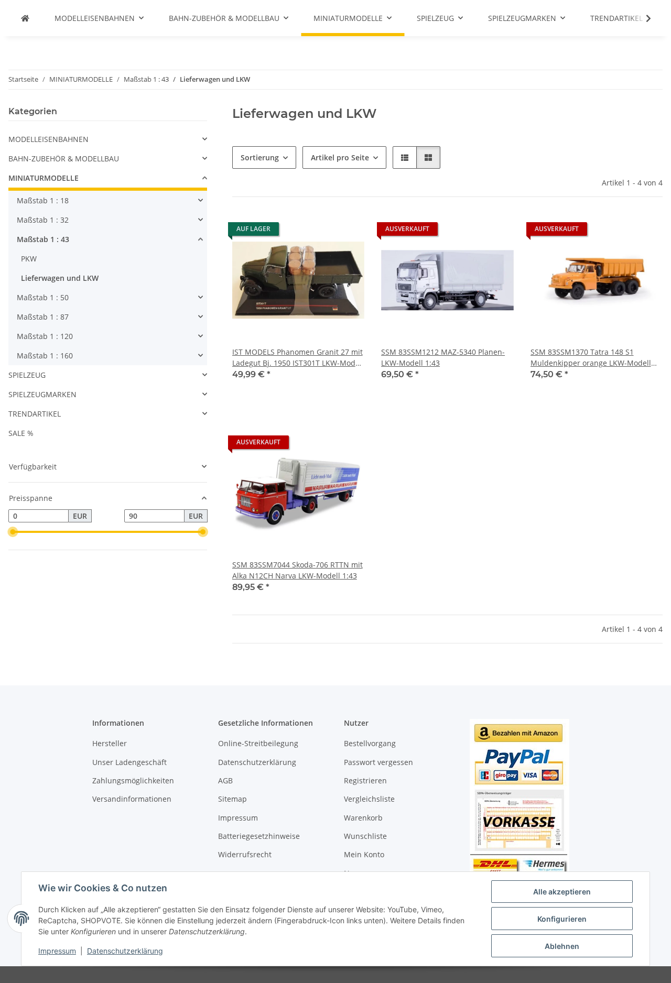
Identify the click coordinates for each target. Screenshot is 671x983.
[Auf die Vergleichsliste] (319, 231)
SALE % (21, 433)
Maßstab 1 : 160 (45, 356)
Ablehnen (562, 946)
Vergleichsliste (369, 799)
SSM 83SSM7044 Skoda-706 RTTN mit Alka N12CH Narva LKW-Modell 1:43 (297, 570)
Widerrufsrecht (245, 854)
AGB (225, 780)
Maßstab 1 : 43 (43, 239)
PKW (29, 259)
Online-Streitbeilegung (258, 743)
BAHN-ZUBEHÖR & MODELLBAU (63, 158)
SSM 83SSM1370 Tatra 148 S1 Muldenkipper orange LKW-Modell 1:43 (591, 357)
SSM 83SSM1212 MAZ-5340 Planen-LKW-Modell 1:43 (443, 357)
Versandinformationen (131, 799)
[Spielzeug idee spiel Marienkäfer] (25, 18)
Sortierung (260, 157)
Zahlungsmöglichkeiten (133, 780)
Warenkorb (363, 818)
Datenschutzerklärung (125, 950)
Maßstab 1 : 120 (45, 336)
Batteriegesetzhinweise (259, 836)
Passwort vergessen (378, 762)
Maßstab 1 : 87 (43, 317)
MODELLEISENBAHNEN (48, 139)
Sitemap (232, 799)
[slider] (12, 531)
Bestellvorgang (370, 743)
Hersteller (109, 743)
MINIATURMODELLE (43, 178)
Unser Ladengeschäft (129, 762)
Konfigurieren (562, 918)
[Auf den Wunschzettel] (346, 231)
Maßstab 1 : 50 (43, 297)
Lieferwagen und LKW (60, 278)
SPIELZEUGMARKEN (42, 394)
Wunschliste (365, 836)
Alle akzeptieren (562, 891)
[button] (641, 18)
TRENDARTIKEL (34, 414)
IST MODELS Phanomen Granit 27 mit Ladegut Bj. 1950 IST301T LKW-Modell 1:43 (298, 357)
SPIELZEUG (27, 375)
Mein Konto (364, 854)
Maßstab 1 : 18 (43, 200)
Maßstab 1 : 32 (43, 220)
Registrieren (365, 780)
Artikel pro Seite (340, 157)
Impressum (57, 950)
